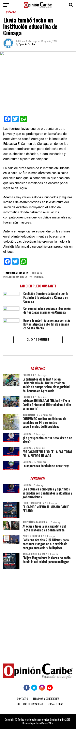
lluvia (40, 277)
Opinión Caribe (27, 44)
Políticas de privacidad (30, 704)
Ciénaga (38, 273)
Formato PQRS (55, 704)
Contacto (22, 699)
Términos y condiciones (46, 699)
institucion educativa (18, 277)
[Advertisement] (38, 613)
